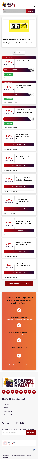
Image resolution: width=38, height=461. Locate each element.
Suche (30, 11)
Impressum (7, 407)
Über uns (6, 404)
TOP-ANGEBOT (18, 144)
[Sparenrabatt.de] (17, 4)
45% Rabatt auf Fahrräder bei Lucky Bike (23, 201)
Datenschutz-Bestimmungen (11, 414)
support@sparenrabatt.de (15, 444)
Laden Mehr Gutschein (18, 283)
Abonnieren (31, 432)
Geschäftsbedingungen (10, 411)
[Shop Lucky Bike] (19, 25)
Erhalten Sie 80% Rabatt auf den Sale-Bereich (23, 137)
